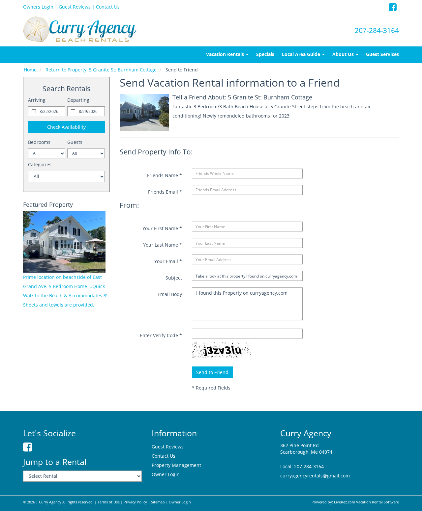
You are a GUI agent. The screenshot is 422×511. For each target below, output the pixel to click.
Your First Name (162, 228)
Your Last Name (162, 245)
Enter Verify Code (161, 335)
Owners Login (38, 7)
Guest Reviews (75, 7)
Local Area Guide (301, 54)
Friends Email (165, 192)
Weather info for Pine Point (68, 393)
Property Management (176, 465)
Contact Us (108, 7)
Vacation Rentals (225, 54)
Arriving (36, 100)
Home (30, 70)
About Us (343, 54)
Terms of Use (109, 502)
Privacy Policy (135, 502)
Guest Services (382, 54)
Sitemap (158, 502)
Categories (39, 164)
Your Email (168, 261)
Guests (74, 142)
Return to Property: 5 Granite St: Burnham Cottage (101, 70)
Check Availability (66, 127)
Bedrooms (39, 142)
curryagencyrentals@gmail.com (315, 475)
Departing (78, 100)
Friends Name (164, 175)
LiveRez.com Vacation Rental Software (366, 502)
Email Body (170, 294)
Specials (265, 54)
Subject (174, 278)
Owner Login (166, 474)
